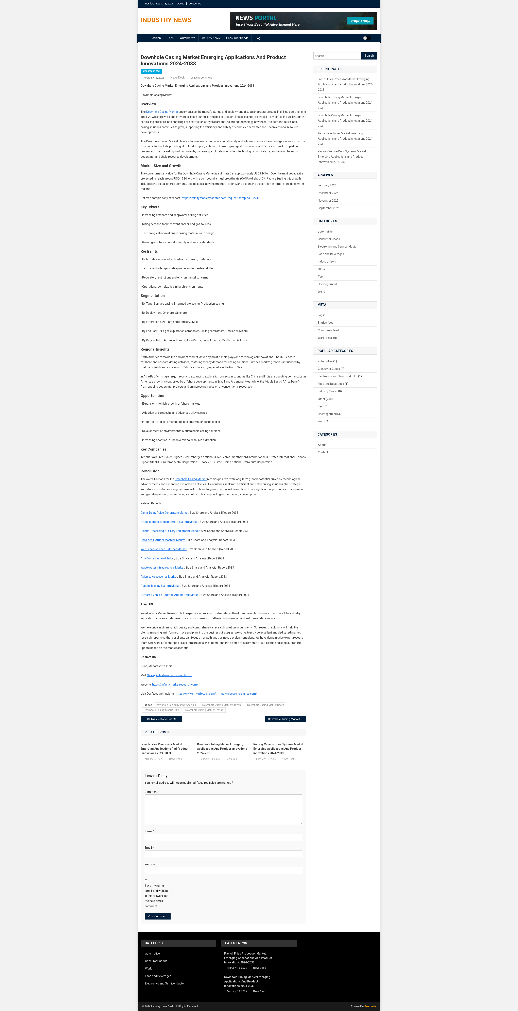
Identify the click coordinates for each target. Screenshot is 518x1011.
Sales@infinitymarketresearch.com (169, 675)
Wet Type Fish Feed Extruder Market (164, 549)
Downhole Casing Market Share (265, 704)
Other (321, 269)
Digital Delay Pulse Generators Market (165, 512)
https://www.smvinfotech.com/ (196, 693)
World (321, 291)
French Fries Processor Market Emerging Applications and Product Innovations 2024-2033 (164, 749)
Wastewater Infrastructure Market (162, 567)
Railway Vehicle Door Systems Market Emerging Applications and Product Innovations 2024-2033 (164, 719)
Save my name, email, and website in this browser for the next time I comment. (157, 896)
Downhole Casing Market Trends (204, 709)
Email (149, 847)
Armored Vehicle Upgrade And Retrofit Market (170, 594)
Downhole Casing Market (162, 111)
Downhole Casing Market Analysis (176, 704)
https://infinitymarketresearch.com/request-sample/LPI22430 (221, 198)
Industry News (211, 38)
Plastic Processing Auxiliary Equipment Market (170, 531)
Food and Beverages (331, 254)
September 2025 (329, 208)
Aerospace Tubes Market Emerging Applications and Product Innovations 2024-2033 (345, 139)
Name (149, 831)
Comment (152, 791)
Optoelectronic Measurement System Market (169, 521)
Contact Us (195, 3)
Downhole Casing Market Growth (221, 704)
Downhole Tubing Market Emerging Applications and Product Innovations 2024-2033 (287, 719)
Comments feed (328, 330)
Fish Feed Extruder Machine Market (163, 540)
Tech (170, 38)
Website (150, 864)
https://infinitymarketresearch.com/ (175, 684)
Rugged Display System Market (160, 585)
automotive (187, 38)
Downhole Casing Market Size (161, 709)
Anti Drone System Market (157, 558)
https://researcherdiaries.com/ (237, 693)
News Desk (177, 77)
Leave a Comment (201, 77)
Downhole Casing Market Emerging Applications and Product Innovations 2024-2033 (345, 121)
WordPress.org (327, 337)
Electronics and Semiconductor (338, 246)
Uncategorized (151, 71)
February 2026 (327, 185)
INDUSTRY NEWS (166, 20)
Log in (321, 315)
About (180, 3)
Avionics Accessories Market (159, 576)
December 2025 (328, 193)
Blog (257, 38)
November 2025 (328, 200)
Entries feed (325, 322)
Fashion (156, 38)
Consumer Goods (237, 38)
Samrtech (370, 1006)
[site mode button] (367, 38)
